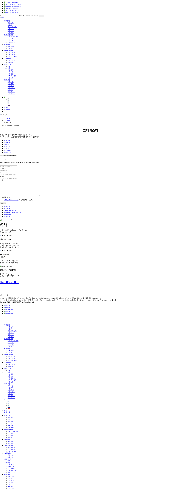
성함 (2, 164)
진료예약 (11, 374)
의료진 (10, 329)
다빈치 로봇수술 (13, 341)
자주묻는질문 (12, 380)
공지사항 (7, 140)
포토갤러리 (7, 150)
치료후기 (7, 142)
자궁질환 (11, 343)
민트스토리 (7, 146)
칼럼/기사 (7, 144)
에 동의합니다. (18, 200)
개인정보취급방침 (10, 210)
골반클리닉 (11, 347)
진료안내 (7, 372)
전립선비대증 (12, 360)
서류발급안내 (12, 382)
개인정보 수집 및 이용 (11, 200)
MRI (9, 370)
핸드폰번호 (4, 172)
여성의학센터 (8, 339)
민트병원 (7, 118)
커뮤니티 (7, 120)
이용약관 (7, 208)
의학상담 (11, 376)
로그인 (6, 410)
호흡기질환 (11, 364)
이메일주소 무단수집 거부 (12, 212)
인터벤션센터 (8, 354)
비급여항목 (7, 214)
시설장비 (11, 333)
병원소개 (7, 206)
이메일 (2, 176)
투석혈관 (11, 350)
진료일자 (3, 168)
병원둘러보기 (12, 331)
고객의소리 (7, 152)
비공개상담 (11, 378)
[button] (9, 282)
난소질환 (11, 345)
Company (3, 159)
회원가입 (7, 412)
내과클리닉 (7, 362)
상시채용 (11, 337)
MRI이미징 (7, 368)
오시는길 (7, 216)
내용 (2, 180)
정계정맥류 (11, 356)
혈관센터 (7, 349)
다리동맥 (11, 352)
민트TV (6, 148)
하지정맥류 (11, 358)
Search (41, 16)
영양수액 (11, 366)
